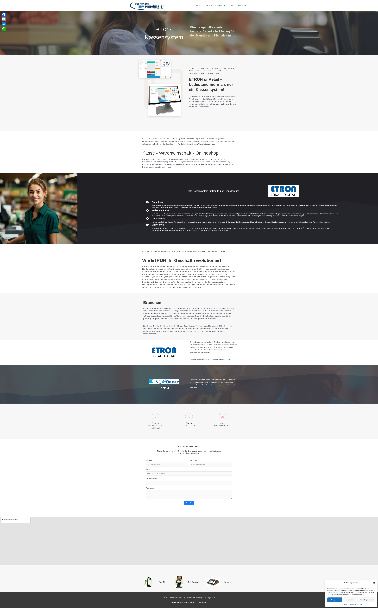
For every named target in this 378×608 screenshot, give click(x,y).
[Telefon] (189, 416)
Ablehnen (351, 600)
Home (198, 5)
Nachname (193, 460)
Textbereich (150, 488)
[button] (374, 583)
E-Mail (148, 470)
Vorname (149, 460)
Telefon (189, 423)
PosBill (162, 582)
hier (229, 360)
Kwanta (227, 582)
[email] (222, 416)
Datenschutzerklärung (356, 604)
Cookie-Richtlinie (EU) (177, 598)
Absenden (189, 503)
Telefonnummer (151, 479)
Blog (232, 5)
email (222, 423)
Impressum (211, 598)
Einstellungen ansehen (367, 600)
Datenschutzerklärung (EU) (196, 598)
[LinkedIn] (3, 24)
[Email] (3, 19)
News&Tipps (242, 5)
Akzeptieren (334, 600)
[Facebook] (3, 14)
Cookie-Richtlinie (344, 604)
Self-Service (193, 582)
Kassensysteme (220, 5)
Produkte (206, 5)
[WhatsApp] (3, 28)
